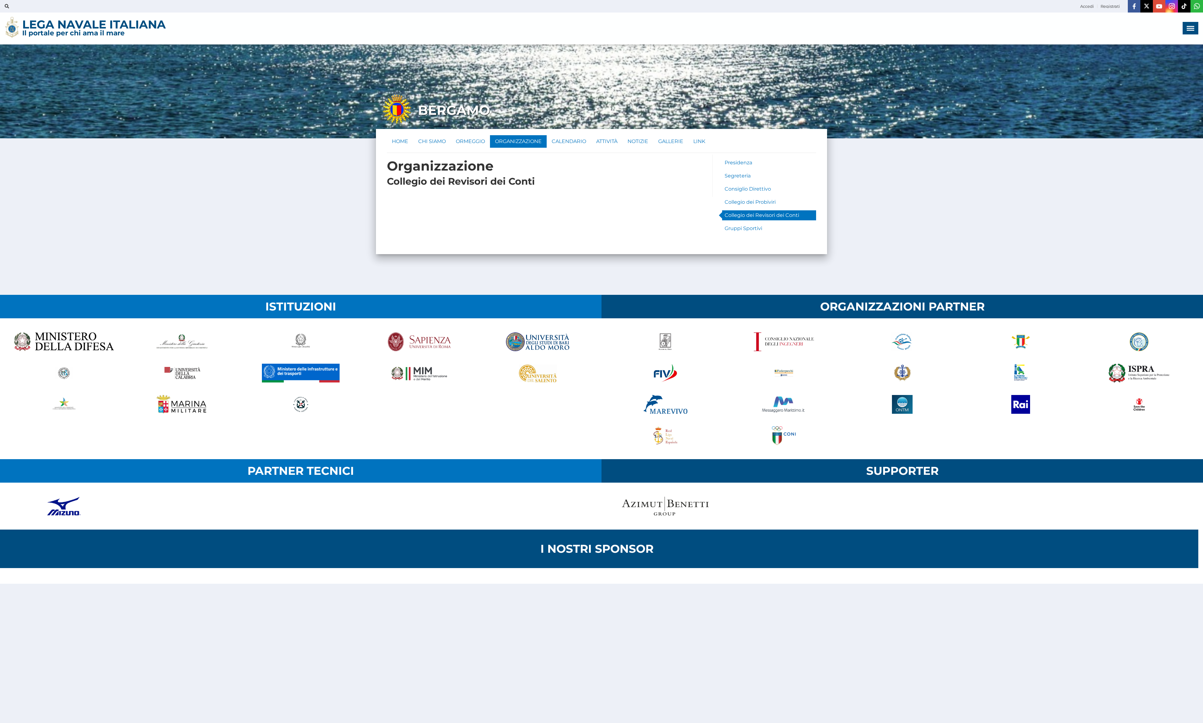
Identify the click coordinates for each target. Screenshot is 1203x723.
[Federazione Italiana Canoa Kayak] (902, 341)
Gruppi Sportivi (743, 228)
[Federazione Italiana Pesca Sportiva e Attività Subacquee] (1139, 341)
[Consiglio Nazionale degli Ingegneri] (784, 341)
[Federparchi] (784, 373)
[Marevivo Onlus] (665, 404)
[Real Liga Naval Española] (665, 435)
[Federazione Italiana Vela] (665, 373)
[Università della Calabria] (182, 373)
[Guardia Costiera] (301, 404)
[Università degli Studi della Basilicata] (64, 373)
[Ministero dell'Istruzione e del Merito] (419, 373)
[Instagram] (1171, 6)
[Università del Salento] (538, 373)
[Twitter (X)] (1146, 6)
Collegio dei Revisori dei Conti (762, 215)
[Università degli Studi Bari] (538, 341)
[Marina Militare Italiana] (182, 404)
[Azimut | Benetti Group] (665, 506)
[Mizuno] (64, 506)
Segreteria (738, 176)
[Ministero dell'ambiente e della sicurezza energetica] (64, 404)
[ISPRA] (1139, 373)
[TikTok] (1184, 6)
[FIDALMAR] (902, 373)
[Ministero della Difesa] (64, 341)
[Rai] (1021, 404)
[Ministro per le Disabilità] (301, 341)
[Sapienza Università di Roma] (419, 341)
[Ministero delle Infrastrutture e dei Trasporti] (301, 373)
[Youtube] (1159, 6)
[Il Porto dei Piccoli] (1021, 373)
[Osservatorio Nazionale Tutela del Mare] (902, 404)
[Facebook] (1134, 6)
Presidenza (738, 163)
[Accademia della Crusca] (665, 341)
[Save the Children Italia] (1139, 404)
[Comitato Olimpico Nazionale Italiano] (784, 435)
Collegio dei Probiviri (750, 202)
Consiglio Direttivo (748, 189)
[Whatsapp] (1196, 6)
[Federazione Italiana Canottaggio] (1021, 341)
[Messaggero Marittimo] (784, 404)
